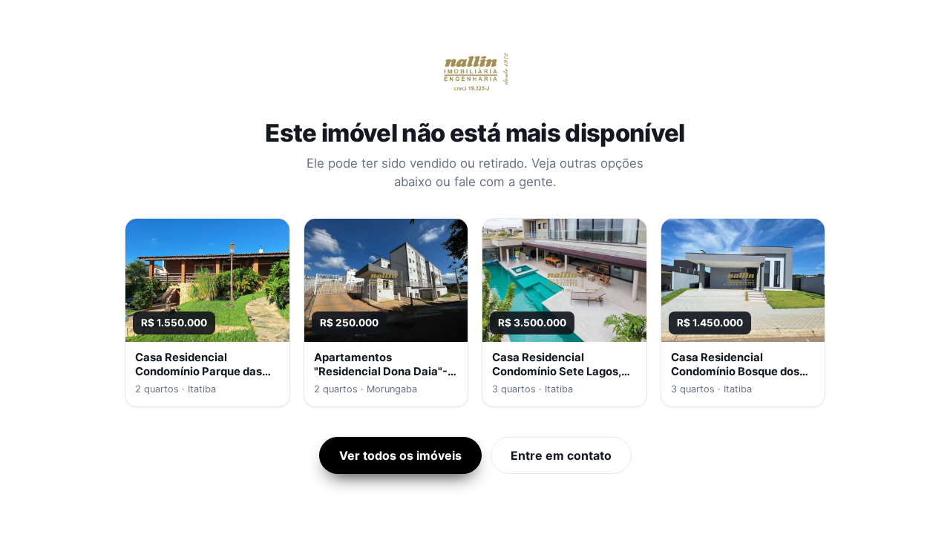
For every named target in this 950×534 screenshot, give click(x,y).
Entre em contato (561, 455)
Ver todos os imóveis (400, 455)
